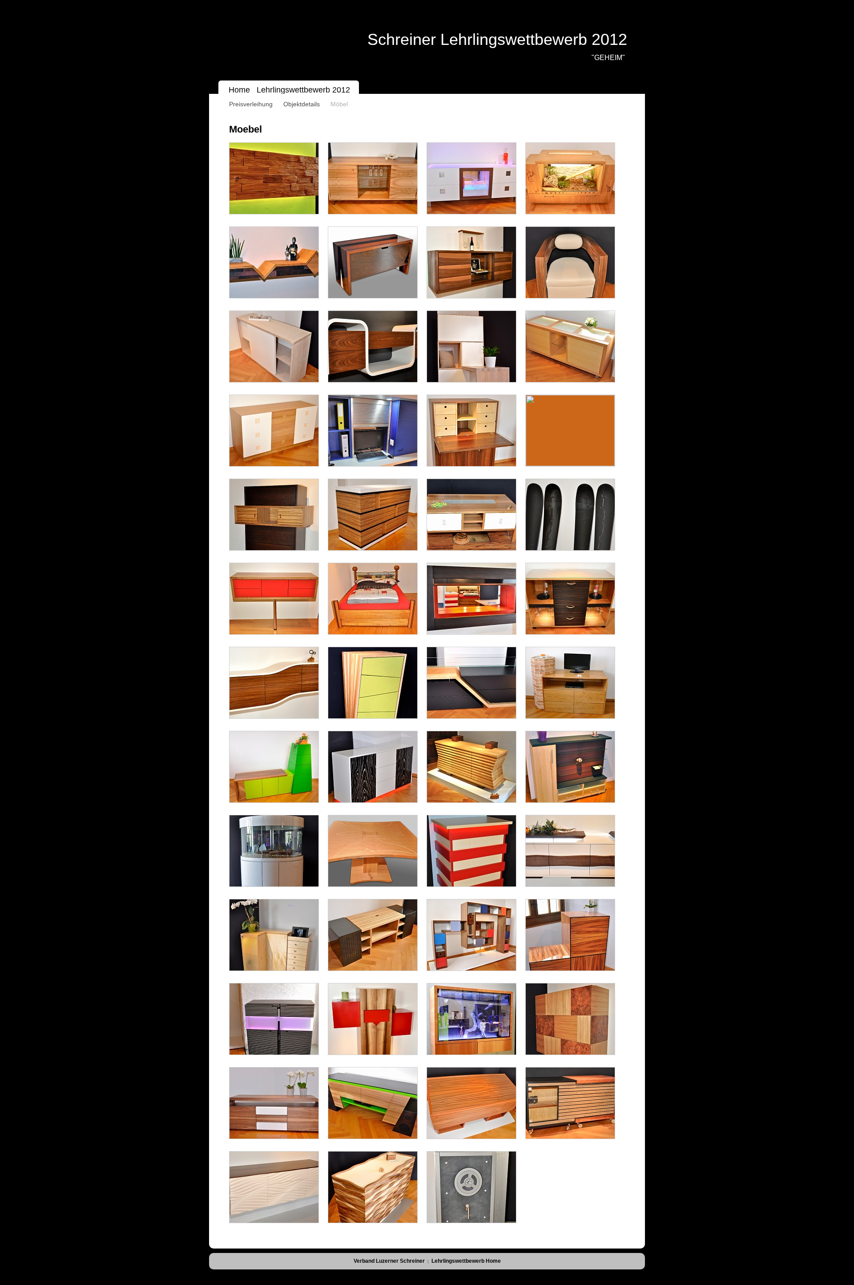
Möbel (339, 104)
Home (240, 89)
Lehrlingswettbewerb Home (466, 1261)
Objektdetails (301, 104)
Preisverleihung (251, 104)
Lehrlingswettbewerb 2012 (305, 89)
